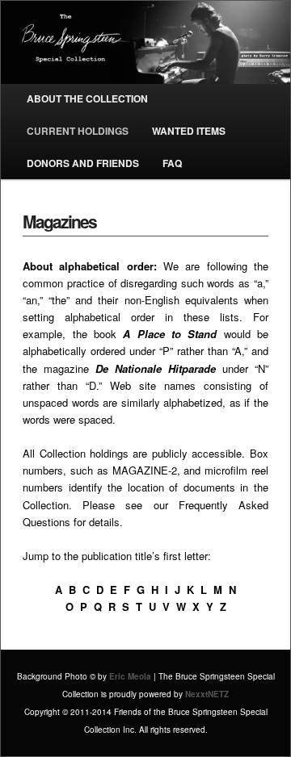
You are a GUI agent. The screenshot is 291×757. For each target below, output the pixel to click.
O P (76, 606)
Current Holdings (78, 130)
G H (147, 589)
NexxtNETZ (207, 694)
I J (172, 589)
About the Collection (87, 98)
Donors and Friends (83, 163)
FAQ (172, 163)
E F (120, 589)
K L (197, 589)
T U (146, 606)
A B (65, 589)
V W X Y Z (194, 606)
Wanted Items (189, 130)
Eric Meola (130, 676)
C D (91, 589)
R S (118, 606)
